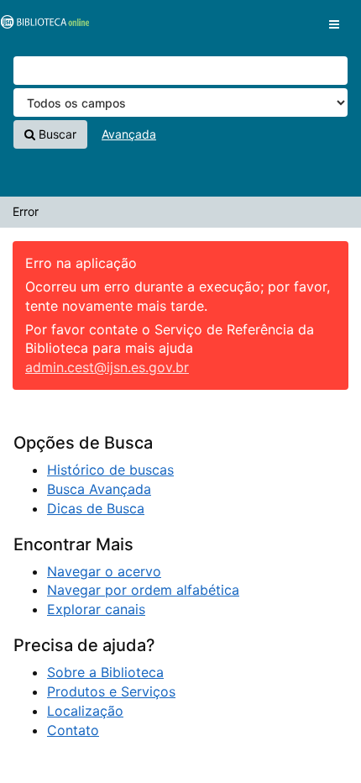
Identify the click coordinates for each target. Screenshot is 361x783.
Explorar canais (96, 609)
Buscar (55, 134)
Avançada (129, 134)
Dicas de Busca (95, 508)
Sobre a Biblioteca (105, 672)
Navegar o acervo (104, 571)
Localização (85, 710)
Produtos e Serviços (111, 691)
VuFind (42, 26)
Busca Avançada (99, 489)
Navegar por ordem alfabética (143, 589)
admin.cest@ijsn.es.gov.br (107, 367)
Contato (73, 730)
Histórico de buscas (110, 469)
